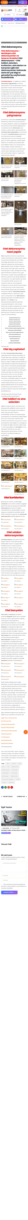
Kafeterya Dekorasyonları (8, 724)
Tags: (3, 763)
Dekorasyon (11, 23)
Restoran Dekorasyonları (7, 727)
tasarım (4, 782)
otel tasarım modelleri (7, 779)
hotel (20, 763)
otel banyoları (15, 767)
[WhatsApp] (5, 787)
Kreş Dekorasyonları (6, 740)
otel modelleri (5, 773)
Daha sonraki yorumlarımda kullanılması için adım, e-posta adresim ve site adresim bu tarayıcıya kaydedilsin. (13, 886)
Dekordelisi (6, 828)
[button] (26, 14)
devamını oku (5, 832)
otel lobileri (15, 770)
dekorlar (14, 763)
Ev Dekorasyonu (5, 737)
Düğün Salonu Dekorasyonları (9, 718)
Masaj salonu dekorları (7, 743)
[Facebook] (2, 787)
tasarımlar (11, 782)
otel (8, 767)
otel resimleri (14, 776)
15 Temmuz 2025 (14, 828)
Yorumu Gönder (8, 892)
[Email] (8, 787)
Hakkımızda (3, 6)
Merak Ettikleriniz (10, 6)
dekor (7, 763)
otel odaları (14, 773)
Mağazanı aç (20, 6)
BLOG (15, 6)
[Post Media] (14, 818)
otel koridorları (6, 770)
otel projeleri (5, 776)
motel (3, 767)
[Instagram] (11, 787)
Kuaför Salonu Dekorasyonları (9, 730)
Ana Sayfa (3, 23)
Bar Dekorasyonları (6, 721)
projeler (18, 779)
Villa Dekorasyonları (6, 734)
